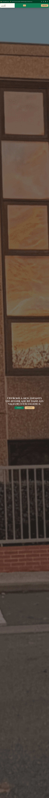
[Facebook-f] (47, 1)
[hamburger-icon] (24, 5)
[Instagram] (41, 1)
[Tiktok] (43, 1)
